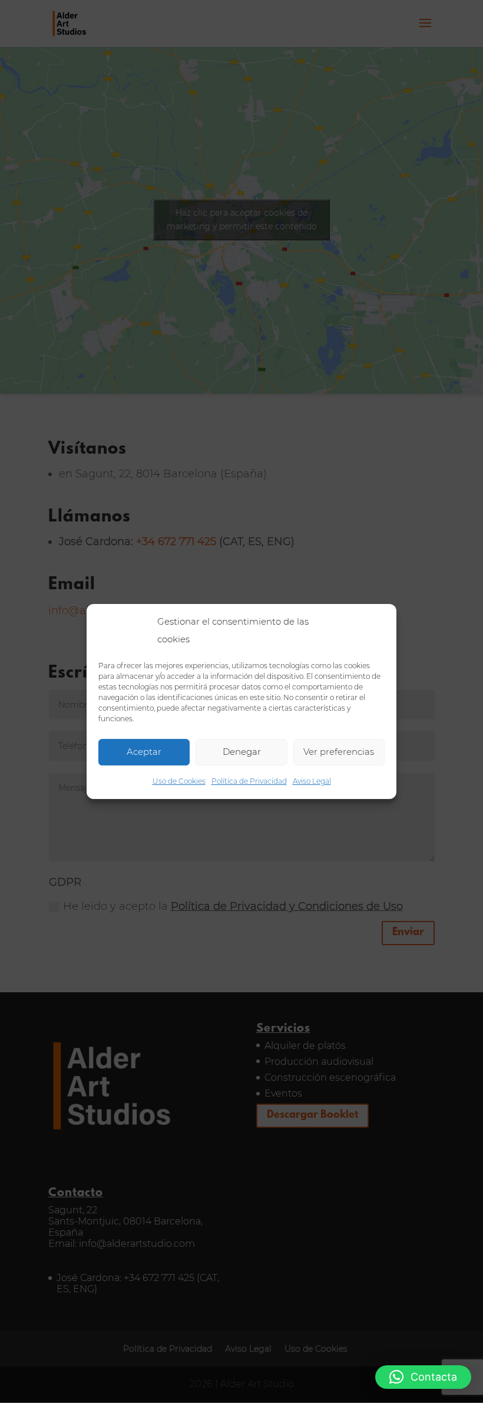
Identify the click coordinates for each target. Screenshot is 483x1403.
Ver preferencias (338, 751)
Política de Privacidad (249, 781)
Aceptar (144, 751)
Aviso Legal (312, 781)
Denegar (242, 751)
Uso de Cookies (179, 781)
